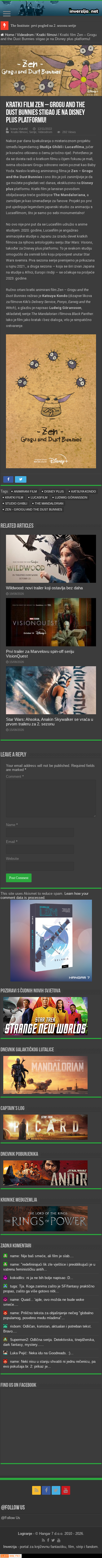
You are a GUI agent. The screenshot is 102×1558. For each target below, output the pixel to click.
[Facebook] (46, 1490)
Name (12, 825)
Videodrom (25, 35)
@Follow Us (13, 1508)
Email (11, 842)
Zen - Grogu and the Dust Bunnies (33, 509)
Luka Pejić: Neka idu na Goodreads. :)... (41, 1353)
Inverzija (10, 1547)
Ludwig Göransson (71, 497)
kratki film (14, 497)
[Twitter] (56, 1490)
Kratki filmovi (46, 35)
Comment (15, 777)
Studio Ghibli (16, 503)
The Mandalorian (49, 503)
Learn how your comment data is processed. (44, 895)
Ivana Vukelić (19, 128)
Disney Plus (54, 491)
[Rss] (36, 1490)
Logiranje (25, 1534)
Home (9, 35)
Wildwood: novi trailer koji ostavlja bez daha (44, 588)
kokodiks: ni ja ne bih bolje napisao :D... (41, 1278)
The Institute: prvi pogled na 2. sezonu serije (43, 25)
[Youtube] (65, 1490)
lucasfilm (39, 497)
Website (12, 859)
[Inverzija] (51, 8)
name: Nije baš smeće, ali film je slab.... (42, 1256)
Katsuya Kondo (83, 491)
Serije (32, 132)
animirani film (25, 491)
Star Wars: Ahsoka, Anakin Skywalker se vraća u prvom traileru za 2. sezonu (49, 721)
